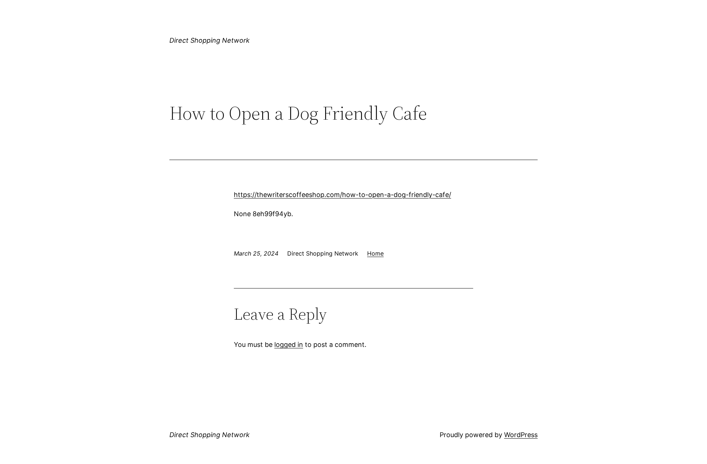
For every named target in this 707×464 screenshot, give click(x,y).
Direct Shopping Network (209, 40)
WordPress (521, 435)
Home (375, 253)
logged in (288, 344)
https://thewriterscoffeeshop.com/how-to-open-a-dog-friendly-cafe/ (342, 194)
